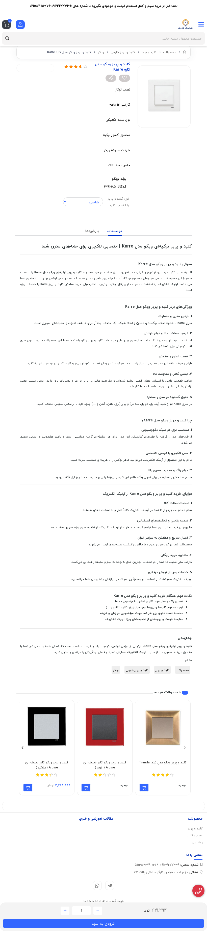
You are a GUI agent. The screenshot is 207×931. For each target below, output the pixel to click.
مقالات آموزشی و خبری (96, 818)
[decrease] (97, 911)
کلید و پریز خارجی (123, 52)
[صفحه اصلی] (185, 52)
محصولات (169, 52)
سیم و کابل (195, 835)
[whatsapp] (97, 885)
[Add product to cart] (144, 788)
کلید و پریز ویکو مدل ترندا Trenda (163, 762)
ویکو (101, 52)
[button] (184, 747)
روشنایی (197, 842)
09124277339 (179, 864)
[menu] (201, 24)
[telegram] (109, 885)
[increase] (65, 911)
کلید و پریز (149, 52)
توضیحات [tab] (114, 231)
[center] (7, 38)
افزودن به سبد (103, 923)
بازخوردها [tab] (92, 231)
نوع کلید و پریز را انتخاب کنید (118, 202)
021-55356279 (145, 864)
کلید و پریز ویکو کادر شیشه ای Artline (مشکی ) (46, 765)
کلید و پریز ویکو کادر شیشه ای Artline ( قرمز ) (104, 765)
